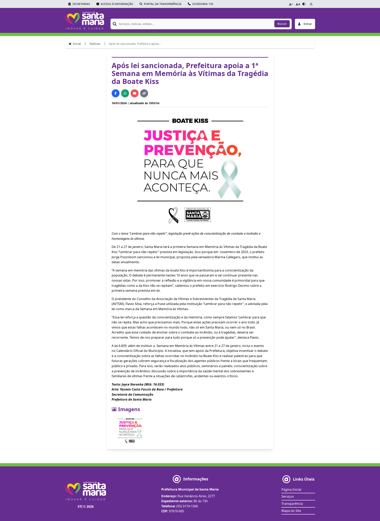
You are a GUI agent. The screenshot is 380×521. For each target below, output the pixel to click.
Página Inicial (291, 489)
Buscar (282, 24)
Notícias (95, 44)
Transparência (292, 503)
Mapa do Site (291, 511)
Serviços (287, 496)
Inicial (77, 44)
